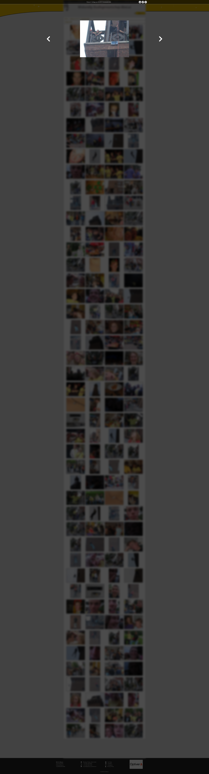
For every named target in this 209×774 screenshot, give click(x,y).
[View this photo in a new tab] (143, 2)
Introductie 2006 (107, 2)
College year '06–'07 (96, 2)
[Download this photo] (140, 2)
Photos (88, 2)
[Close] (146, 2)
